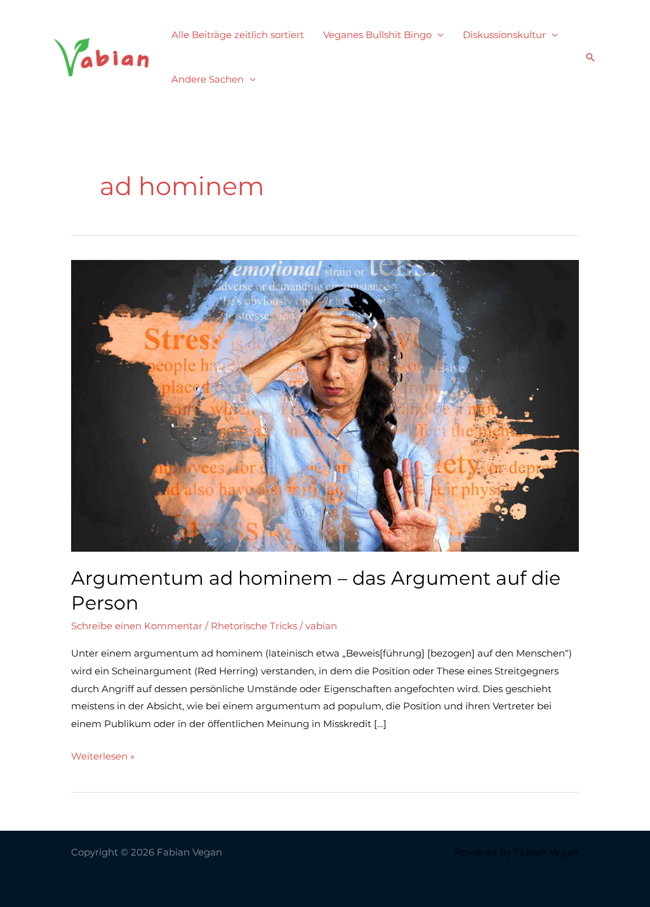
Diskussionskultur (504, 35)
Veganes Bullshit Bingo (377, 35)
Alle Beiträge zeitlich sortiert (237, 35)
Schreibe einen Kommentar (136, 626)
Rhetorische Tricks (254, 626)
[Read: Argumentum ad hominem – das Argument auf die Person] (325, 405)
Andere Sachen (207, 79)
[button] (590, 57)
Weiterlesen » (103, 757)
